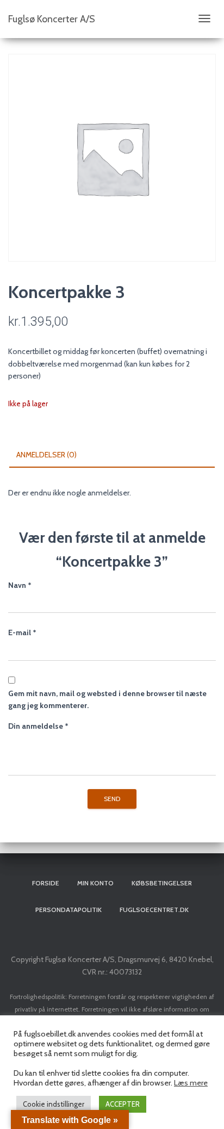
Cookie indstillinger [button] (53, 1104)
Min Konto (95, 883)
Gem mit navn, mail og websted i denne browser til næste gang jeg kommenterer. (107, 699)
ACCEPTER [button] (122, 1104)
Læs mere (191, 1083)
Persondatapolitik (68, 909)
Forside (45, 883)
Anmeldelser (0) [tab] (46, 455)
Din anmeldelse (38, 726)
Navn (20, 585)
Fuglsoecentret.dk (154, 909)
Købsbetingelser (162, 883)
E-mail (22, 632)
